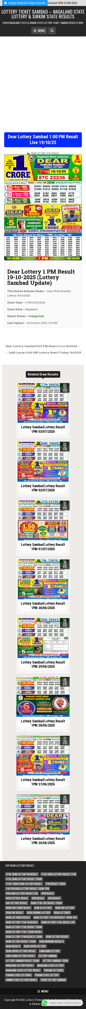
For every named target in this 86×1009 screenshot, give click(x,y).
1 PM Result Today (55, 884)
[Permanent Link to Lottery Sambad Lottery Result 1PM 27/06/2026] (43, 756)
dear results (13, 946)
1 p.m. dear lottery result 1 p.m (58, 874)
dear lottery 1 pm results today (24, 937)
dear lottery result (57, 937)
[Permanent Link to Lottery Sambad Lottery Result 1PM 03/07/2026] (43, 403)
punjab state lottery (47, 975)
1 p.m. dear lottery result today (24, 879)
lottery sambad (48, 956)
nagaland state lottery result (23, 970)
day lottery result (16, 903)
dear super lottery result (21, 951)
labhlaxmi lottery (49, 951)
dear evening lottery (38, 913)
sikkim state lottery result (21, 980)
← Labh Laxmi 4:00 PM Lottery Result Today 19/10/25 (43, 352)
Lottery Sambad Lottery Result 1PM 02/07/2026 (43, 488)
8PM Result (54, 898)
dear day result (14, 913)
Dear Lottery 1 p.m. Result (45, 153)
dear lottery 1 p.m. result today (24, 927)
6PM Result (38, 898)
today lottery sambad (53, 980)
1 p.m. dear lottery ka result (22, 874)
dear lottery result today (21, 941)
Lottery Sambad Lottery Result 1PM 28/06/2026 (43, 723)
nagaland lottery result (20, 965)
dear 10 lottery (43, 908)
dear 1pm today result (18, 908)
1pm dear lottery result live (22, 893)
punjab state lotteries (18, 975)
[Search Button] (52, 30)
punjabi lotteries (53, 970)
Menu (40, 30)
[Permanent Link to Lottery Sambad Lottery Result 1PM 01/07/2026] (43, 521)
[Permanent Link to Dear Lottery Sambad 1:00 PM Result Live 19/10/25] (43, 207)
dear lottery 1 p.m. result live (58, 922)
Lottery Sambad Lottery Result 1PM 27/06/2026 (43, 782)
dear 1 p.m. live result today (46, 903)
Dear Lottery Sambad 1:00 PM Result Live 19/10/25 (43, 139)
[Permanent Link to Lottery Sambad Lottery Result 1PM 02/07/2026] (43, 462)
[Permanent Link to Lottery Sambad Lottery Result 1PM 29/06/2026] (43, 638)
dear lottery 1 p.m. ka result (22, 922)
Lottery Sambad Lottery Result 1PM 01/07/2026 (43, 546)
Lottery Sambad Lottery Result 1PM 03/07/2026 (43, 429)
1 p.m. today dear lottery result (24, 884)
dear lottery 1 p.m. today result (24, 932)
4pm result (47, 893)
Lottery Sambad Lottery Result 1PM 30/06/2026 (43, 605)
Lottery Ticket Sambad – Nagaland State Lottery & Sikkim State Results (42, 14)
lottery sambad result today (22, 961)
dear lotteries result (18, 917)
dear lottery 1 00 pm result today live (55, 917)
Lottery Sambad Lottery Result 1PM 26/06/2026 (43, 840)
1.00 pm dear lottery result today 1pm (27, 889)
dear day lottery (64, 908)
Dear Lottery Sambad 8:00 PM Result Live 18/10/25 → (43, 346)
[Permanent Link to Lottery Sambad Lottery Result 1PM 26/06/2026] (43, 814)
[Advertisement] (43, 87)
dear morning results (51, 941)
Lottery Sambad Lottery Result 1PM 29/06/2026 (43, 664)
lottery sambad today (55, 961)
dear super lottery (35, 946)
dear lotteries (62, 913)
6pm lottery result (17, 898)
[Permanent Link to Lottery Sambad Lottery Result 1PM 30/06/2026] (43, 579)
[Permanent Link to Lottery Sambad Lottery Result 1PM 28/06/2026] (43, 697)
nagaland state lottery (50, 965)
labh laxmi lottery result (20, 956)
